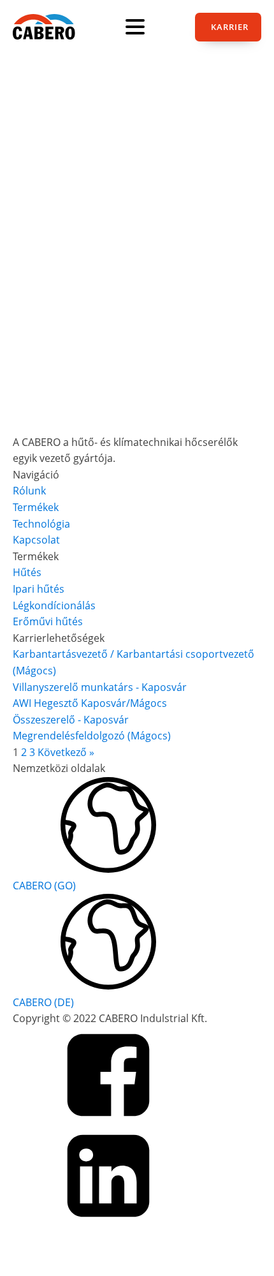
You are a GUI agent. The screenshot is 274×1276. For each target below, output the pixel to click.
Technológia (41, 524)
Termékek (36, 507)
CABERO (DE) (43, 1002)
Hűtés (27, 572)
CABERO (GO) (44, 886)
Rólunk (29, 491)
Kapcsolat (36, 540)
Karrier (230, 27)
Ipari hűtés (38, 589)
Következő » (66, 752)
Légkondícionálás (54, 605)
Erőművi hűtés (48, 621)
